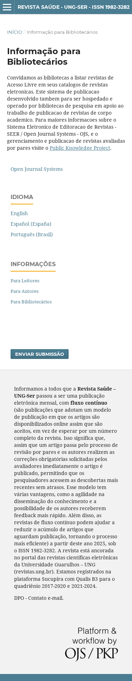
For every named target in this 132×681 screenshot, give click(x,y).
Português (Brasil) (32, 234)
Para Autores (25, 291)
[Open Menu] (7, 7)
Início (14, 32)
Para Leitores (25, 280)
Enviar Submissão (39, 354)
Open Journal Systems (37, 169)
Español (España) (31, 223)
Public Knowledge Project (80, 147)
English (19, 213)
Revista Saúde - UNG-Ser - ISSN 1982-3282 (74, 7)
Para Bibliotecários (31, 301)
